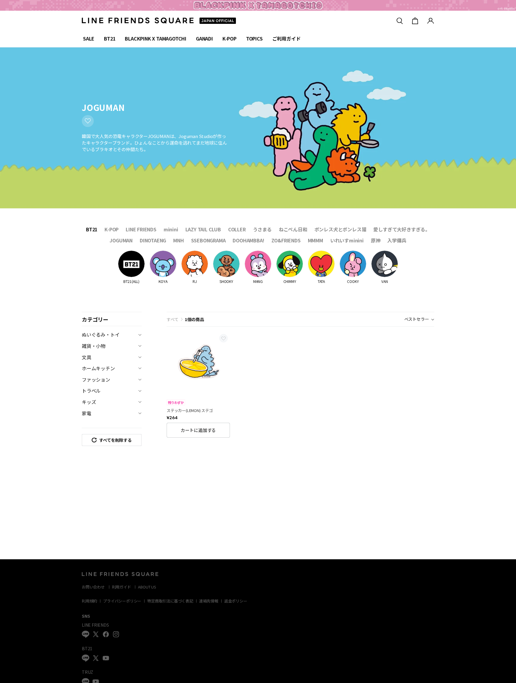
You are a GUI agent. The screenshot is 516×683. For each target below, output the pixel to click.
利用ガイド (121, 587)
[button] (112, 440)
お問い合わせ (93, 587)
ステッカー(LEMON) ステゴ (190, 410)
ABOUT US (147, 587)
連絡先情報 (208, 601)
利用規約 (89, 601)
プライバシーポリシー (122, 601)
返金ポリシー (235, 601)
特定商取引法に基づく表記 (170, 601)
